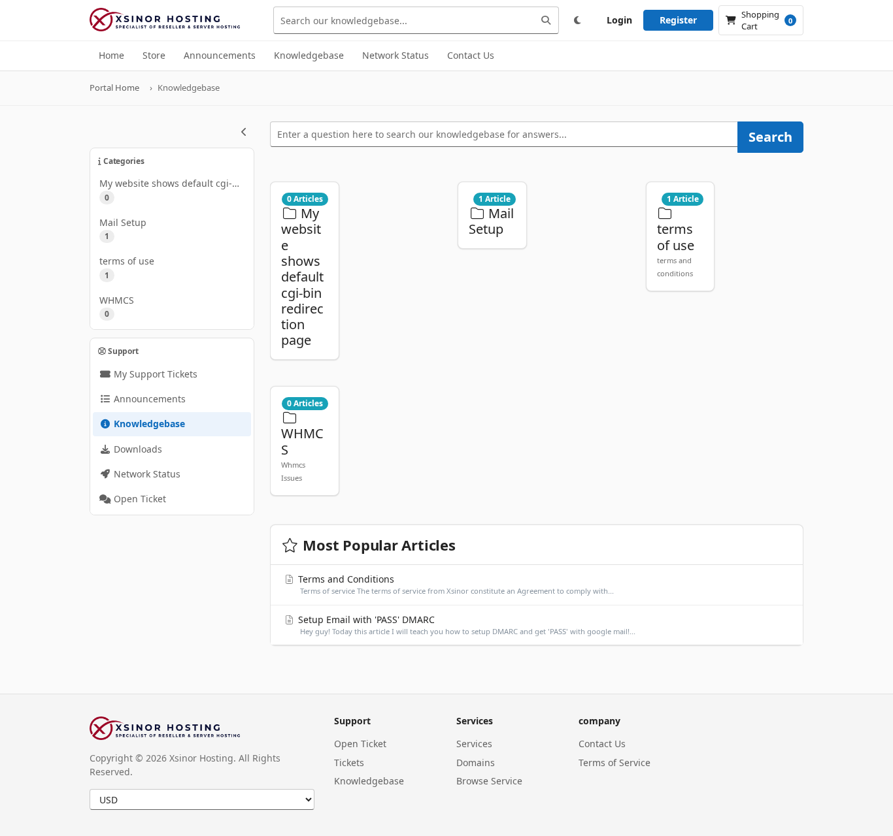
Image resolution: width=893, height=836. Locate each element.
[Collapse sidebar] (243, 131)
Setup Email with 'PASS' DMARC (465, 624)
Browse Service (489, 781)
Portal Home (114, 87)
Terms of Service (614, 762)
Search (770, 137)
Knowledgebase (369, 781)
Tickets (349, 762)
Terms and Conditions (455, 584)
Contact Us (602, 743)
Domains (475, 762)
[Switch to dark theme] (577, 20)
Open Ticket (360, 743)
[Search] (545, 20)
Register (678, 20)
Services (474, 743)
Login (619, 20)
